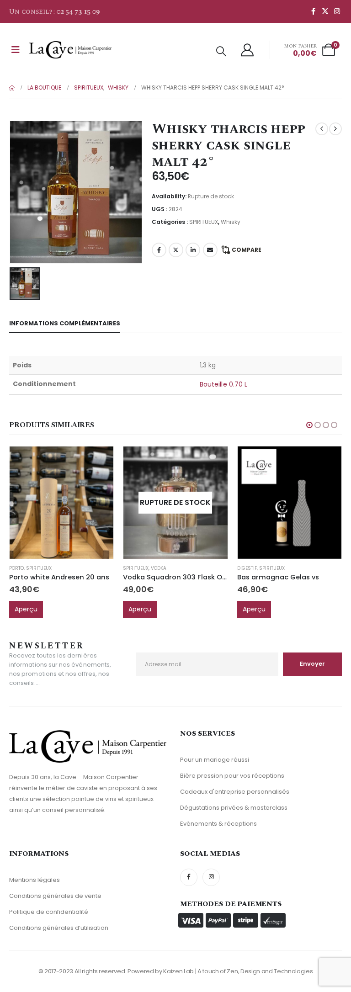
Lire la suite (212, 461)
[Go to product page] (61, 502)
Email (210, 250)
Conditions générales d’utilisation (58, 927)
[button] (221, 51)
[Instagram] (336, 11)
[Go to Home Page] (12, 87)
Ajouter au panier (98, 461)
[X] (325, 11)
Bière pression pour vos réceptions (232, 775)
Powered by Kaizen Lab (161, 971)
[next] (335, 128)
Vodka (158, 568)
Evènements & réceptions (218, 823)
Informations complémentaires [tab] (64, 323)
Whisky (230, 222)
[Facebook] (313, 11)
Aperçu (26, 609)
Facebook (159, 250)
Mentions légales (34, 879)
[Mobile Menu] (15, 50)
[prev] (321, 128)
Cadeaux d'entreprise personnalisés (234, 791)
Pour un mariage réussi (214, 759)
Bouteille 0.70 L (223, 384)
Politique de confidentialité (48, 911)
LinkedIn (193, 250)
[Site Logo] (70, 49)
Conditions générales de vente (55, 895)
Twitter (176, 250)
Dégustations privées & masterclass (233, 807)
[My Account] (247, 49)
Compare (246, 250)
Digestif (247, 568)
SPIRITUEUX (203, 222)
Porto (16, 568)
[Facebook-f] (188, 877)
